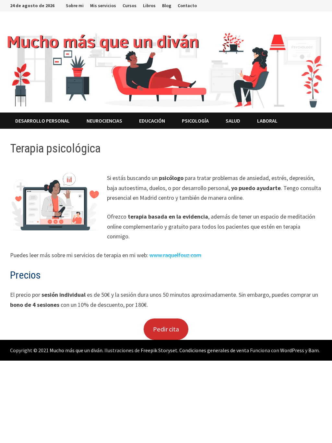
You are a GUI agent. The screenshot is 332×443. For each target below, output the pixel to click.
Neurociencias (104, 120)
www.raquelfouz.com (175, 255)
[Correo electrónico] (318, 5)
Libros (149, 5)
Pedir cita (166, 329)
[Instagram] (303, 5)
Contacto (187, 5)
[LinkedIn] (311, 5)
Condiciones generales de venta (214, 350)
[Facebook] (287, 5)
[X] (295, 5)
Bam (313, 350)
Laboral (267, 120)
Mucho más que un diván (76, 350)
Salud (233, 120)
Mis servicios (103, 5)
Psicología (195, 120)
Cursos (129, 5)
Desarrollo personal (42, 120)
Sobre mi (75, 5)
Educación (152, 120)
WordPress (292, 350)
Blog (166, 5)
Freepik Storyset (159, 350)
